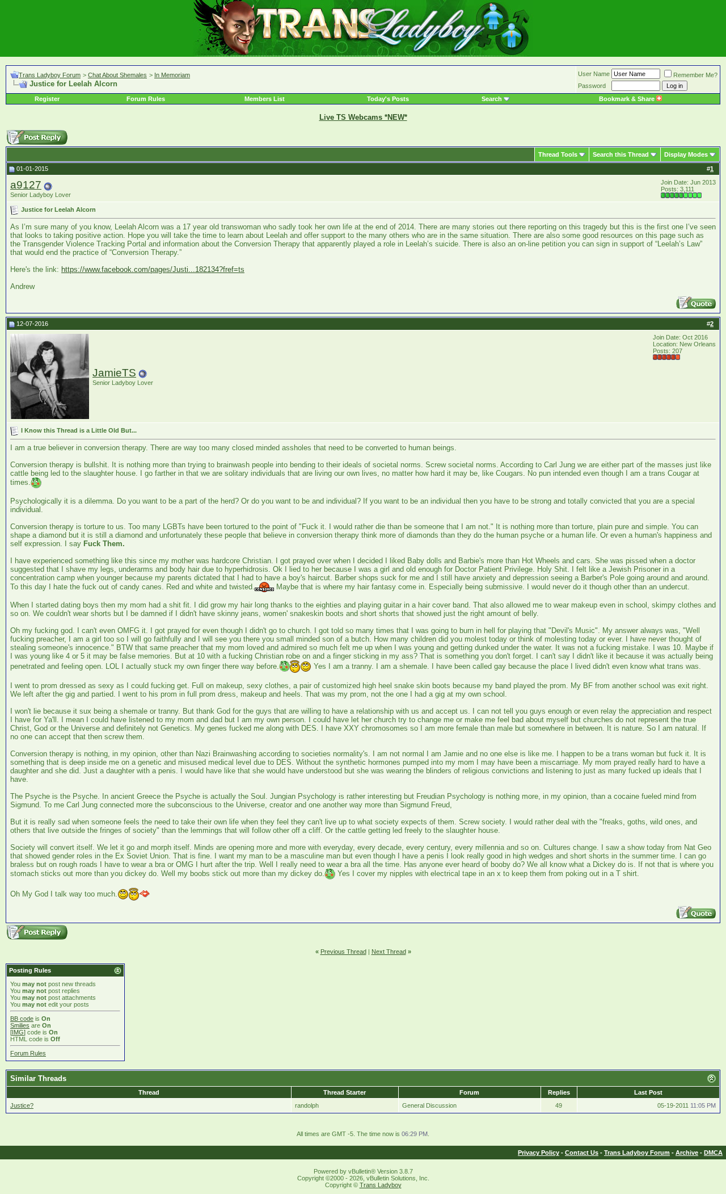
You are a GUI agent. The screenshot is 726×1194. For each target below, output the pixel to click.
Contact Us (581, 1152)
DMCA (713, 1152)
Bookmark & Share (627, 98)
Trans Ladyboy (381, 1185)
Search (492, 98)
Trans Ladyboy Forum (50, 75)
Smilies (19, 1025)
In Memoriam (172, 75)
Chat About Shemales (117, 75)
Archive (687, 1152)
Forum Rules (145, 98)
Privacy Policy (538, 1152)
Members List (264, 98)
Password (592, 85)
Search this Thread (621, 154)
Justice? (21, 1105)
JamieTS (114, 373)
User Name (594, 73)
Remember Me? (695, 75)
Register (47, 98)
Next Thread (389, 951)
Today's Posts (388, 98)
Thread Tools (557, 154)
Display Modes (686, 154)
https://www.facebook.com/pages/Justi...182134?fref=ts (152, 269)
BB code (21, 1018)
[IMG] (18, 1032)
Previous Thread (343, 951)
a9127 (25, 185)
